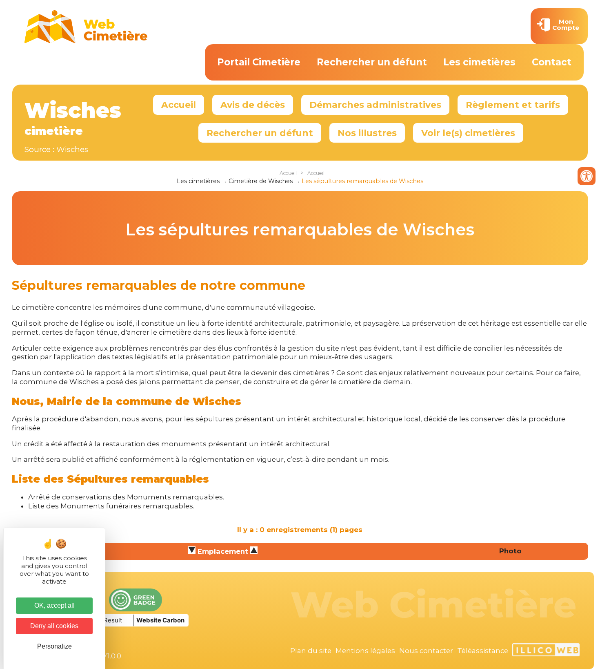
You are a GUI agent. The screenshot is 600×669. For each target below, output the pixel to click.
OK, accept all (54, 605)
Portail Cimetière (258, 62)
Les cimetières (479, 62)
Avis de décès (252, 104)
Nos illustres (367, 133)
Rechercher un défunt (372, 62)
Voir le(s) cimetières (468, 133)
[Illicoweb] (546, 651)
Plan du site (310, 651)
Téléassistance (482, 651)
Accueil (178, 104)
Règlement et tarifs (513, 104)
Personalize (54, 646)
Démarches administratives (375, 104)
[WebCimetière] (86, 41)
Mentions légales (365, 651)
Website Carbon (160, 620)
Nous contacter (426, 651)
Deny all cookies (54, 625)
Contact (551, 62)
